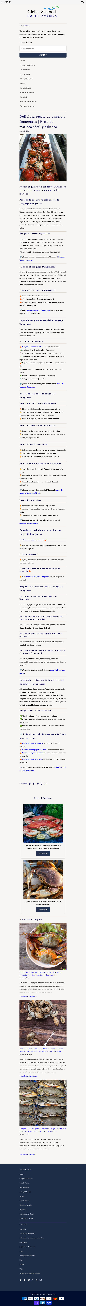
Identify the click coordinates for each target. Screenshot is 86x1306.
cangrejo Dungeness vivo (28, 523)
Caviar (22, 61)
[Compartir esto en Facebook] (33, 784)
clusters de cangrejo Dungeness (38, 310)
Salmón (22, 83)
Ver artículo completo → (28, 996)
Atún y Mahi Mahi (26, 79)
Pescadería (23, 97)
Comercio (22, 1229)
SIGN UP (43, 55)
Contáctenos (23, 1242)
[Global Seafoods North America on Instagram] (36, 1280)
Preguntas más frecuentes (27, 1255)
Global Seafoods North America (45, 1294)
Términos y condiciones (27, 1233)
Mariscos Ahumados (27, 92)
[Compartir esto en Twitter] (29, 784)
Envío (21, 1251)
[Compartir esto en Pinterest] (37, 784)
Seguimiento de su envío (27, 1247)
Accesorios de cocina (27, 106)
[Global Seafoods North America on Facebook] (25, 1280)
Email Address (26, 42)
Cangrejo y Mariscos (27, 65)
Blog (21, 1260)
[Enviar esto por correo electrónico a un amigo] (45, 784)
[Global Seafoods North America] (43, 12)
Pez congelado (25, 74)
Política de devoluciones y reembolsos (31, 1238)
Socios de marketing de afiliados (29, 1273)
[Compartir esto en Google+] (41, 784)
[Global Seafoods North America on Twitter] (20, 1280)
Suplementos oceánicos (28, 101)
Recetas (21, 1264)
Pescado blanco (25, 88)
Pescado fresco (25, 70)
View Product (43, 853)
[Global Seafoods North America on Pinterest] (32, 1280)
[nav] (6, 2)
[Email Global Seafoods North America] (41, 1280)
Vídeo (21, 1269)
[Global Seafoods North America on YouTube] (29, 1280)
